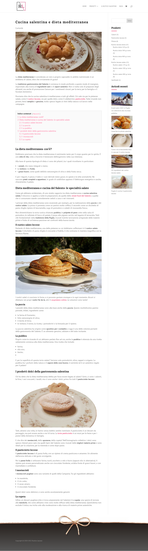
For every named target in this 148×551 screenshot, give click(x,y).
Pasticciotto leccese (117, 38)
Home (84, 6)
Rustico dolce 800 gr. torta (122, 56)
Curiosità (19, 28)
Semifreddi (114, 80)
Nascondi (36, 114)
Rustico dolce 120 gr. (120, 47)
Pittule (113, 41)
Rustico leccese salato (118, 62)
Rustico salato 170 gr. (120, 65)
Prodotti (92, 6)
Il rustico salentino (109, 6)
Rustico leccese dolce (118, 45)
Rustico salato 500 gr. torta (122, 68)
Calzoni (113, 35)
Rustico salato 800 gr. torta (122, 74)
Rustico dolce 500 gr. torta (122, 50)
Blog (121, 6)
